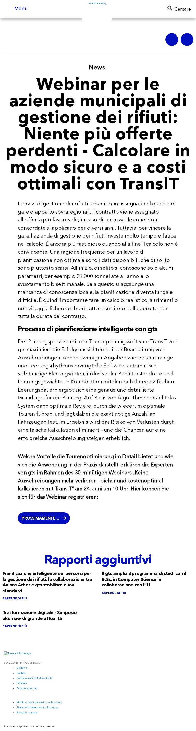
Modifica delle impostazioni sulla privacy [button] (39, 702)
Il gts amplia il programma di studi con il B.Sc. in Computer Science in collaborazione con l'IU (144, 579)
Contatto (21, 673)
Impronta (22, 683)
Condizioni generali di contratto (34, 678)
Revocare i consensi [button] (27, 712)
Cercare (182, 9)
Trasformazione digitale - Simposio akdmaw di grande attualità (40, 615)
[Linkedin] (187, 39)
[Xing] (171, 39)
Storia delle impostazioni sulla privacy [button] (38, 707)
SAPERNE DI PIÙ (15, 598)
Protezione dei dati (27, 688)
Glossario (22, 667)
